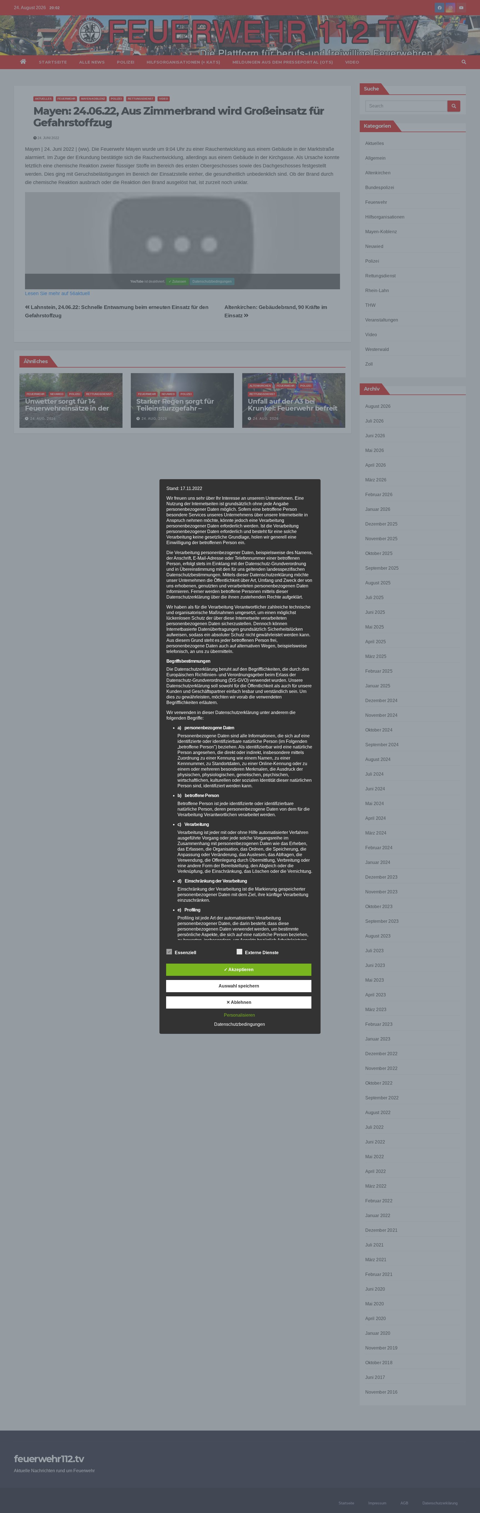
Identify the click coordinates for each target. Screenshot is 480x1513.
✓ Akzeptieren (239, 969)
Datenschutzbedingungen (239, 1024)
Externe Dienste (262, 952)
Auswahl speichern (239, 986)
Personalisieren (239, 1015)
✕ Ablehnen (238, 1002)
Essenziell (185, 952)
